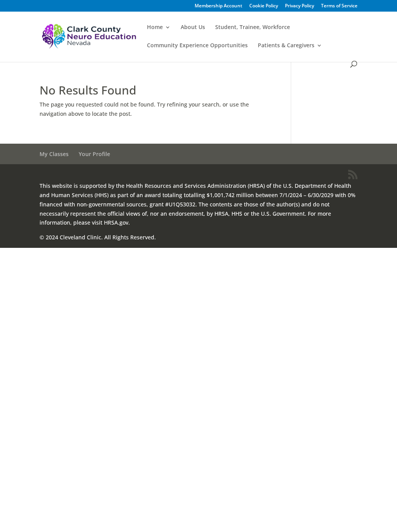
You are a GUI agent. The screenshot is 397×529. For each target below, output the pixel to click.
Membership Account (218, 6)
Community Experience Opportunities (197, 46)
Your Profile (94, 154)
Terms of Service (339, 6)
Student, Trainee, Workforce (252, 27)
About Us (193, 27)
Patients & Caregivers (286, 46)
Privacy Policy (299, 6)
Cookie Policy (263, 6)
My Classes (54, 154)
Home (155, 27)
